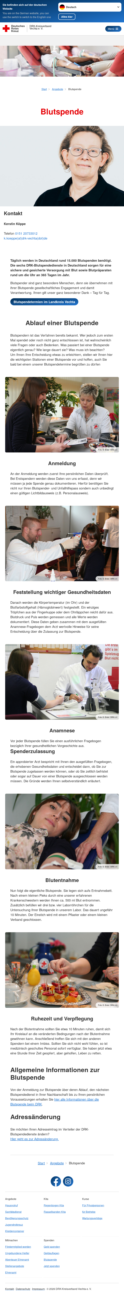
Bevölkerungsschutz (16, 1218)
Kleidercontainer (14, 1231)
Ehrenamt (10, 1272)
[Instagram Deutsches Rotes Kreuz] (68, 1181)
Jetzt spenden (52, 1266)
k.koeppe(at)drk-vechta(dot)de (25, 238)
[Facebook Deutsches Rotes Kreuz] (56, 1181)
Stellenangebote (14, 1266)
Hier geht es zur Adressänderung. (34, 1138)
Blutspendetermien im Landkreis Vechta (44, 301)
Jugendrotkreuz (14, 1224)
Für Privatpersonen (93, 1205)
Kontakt (9, 1289)
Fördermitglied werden (18, 1247)
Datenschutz (23, 1289)
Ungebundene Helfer (17, 1253)
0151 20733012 (26, 233)
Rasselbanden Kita (55, 1212)
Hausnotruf (11, 1205)
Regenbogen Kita (54, 1205)
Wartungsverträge (92, 1218)
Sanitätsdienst (13, 1212)
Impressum (38, 1289)
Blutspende (50, 1259)
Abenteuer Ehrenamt (17, 1259)
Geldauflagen (51, 1253)
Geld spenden (52, 1247)
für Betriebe (88, 1212)
